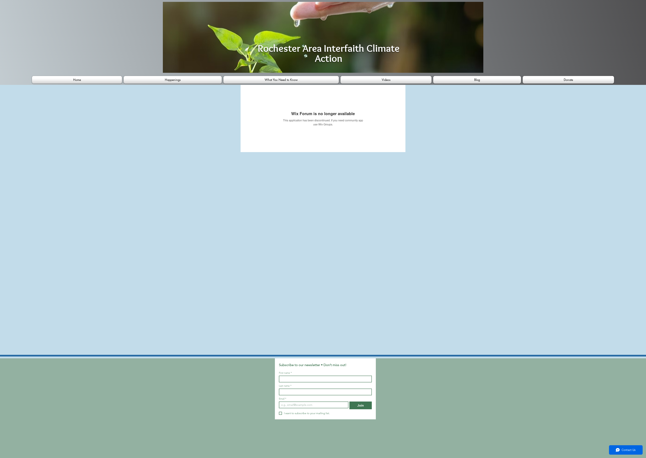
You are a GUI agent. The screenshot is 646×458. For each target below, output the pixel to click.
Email (282, 398)
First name (285, 372)
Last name (285, 385)
